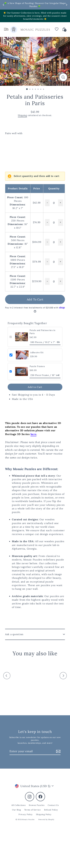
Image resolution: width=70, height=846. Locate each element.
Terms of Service (32, 810)
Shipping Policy (43, 814)
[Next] (65, 61)
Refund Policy (51, 810)
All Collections (18, 805)
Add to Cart (35, 387)
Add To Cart (35, 299)
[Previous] (4, 61)
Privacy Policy (26, 814)
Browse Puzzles (36, 805)
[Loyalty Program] (13, 30)
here (34, 434)
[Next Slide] (66, 5)
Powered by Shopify (46, 819)
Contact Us (53, 805)
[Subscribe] (57, 751)
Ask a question (14, 634)
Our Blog (16, 810)
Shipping (22, 115)
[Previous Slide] (3, 5)
